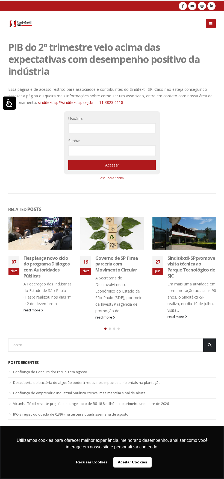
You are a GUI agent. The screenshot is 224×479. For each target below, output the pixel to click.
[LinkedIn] (211, 6)
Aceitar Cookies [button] (132, 462)
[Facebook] (183, 6)
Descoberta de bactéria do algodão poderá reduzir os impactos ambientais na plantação (87, 382)
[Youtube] (192, 6)
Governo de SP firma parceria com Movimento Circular (44, 264)
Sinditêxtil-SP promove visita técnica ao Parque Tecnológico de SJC (119, 267)
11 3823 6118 (111, 102)
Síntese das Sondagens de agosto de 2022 (191, 261)
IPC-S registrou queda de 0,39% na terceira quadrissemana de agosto (70, 414)
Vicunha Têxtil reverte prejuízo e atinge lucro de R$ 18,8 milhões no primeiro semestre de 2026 (91, 403)
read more (32, 317)
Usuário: (75, 118)
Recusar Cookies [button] (92, 462)
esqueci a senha (112, 178)
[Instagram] (202, 6)
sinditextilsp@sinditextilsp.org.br (66, 102)
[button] (105, 328)
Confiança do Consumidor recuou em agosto (50, 371)
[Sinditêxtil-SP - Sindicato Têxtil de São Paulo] (20, 23)
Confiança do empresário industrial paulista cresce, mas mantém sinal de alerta (79, 392)
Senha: (74, 140)
